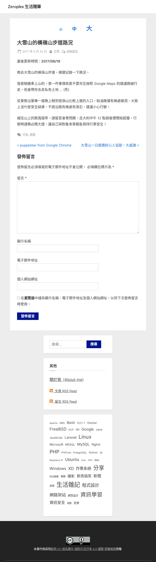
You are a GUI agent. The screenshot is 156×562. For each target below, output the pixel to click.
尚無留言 (72, 52)
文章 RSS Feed (65, 391)
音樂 (76, 503)
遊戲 (69, 503)
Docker (92, 422)
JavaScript (56, 437)
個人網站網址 (27, 279)
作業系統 (83, 468)
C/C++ (81, 422)
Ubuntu (72, 459)
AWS (62, 422)
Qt (101, 452)
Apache (53, 423)
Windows (58, 468)
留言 (22, 178)
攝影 (71, 476)
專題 (63, 476)
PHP (54, 452)
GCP (71, 429)
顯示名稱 (24, 241)
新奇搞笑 (84, 476)
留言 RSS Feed (65, 401)
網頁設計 (73, 495)
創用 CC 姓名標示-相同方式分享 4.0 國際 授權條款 (83, 549)
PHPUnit (66, 452)
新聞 (97, 476)
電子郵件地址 (27, 260)
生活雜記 (68, 484)
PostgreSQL (80, 452)
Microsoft (56, 444)
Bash (71, 422)
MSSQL (70, 444)
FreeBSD (58, 429)
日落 (56, 51)
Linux (85, 437)
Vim (90, 460)
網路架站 (58, 494)
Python (93, 452)
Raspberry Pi (56, 460)
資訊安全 (57, 502)
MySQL (83, 444)
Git (77, 429)
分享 (25, 134)
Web (96, 460)
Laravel (71, 437)
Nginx (96, 444)
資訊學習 (91, 494)
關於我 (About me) (67, 379)
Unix (83, 460)
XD (71, 468)
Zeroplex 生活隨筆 (24, 6)
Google (87, 429)
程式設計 (90, 485)
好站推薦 (54, 476)
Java (99, 429)
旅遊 (32, 134)
